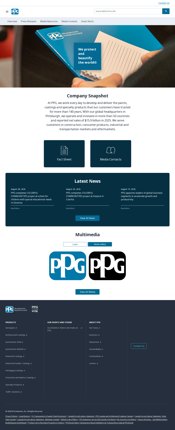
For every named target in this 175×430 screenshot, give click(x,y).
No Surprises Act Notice (126, 419)
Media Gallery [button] (100, 244)
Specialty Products (13, 384)
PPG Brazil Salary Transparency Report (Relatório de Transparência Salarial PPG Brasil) (99, 423)
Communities (95, 356)
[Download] (64, 266)
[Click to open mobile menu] (7, 11)
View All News (87, 218)
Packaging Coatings (14, 370)
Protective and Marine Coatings (19, 377)
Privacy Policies (11, 416)
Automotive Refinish (14, 349)
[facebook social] (132, 328)
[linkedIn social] (138, 328)
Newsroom (94, 342)
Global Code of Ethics (69, 419)
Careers (92, 363)
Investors (93, 335)
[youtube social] (154, 328)
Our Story (93, 327)
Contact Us (164, 3)
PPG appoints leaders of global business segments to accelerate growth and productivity (142, 196)
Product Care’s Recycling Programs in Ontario (46, 423)
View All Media (87, 291)
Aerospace (10, 327)
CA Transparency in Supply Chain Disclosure (49, 416)
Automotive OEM (13, 342)
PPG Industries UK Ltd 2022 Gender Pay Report (97, 419)
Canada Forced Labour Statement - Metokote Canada (38, 419)
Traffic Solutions (12, 391)
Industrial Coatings (13, 356)
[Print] (71, 266)
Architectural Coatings (15, 335)
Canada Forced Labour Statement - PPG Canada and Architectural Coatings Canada (100, 416)
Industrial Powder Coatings (17, 363)
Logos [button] (75, 244)
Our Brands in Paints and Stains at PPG (62, 329)
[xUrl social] (143, 328)
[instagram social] (149, 328)
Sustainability (95, 349)
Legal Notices (24, 416)
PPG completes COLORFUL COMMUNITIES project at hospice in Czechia (85, 196)
